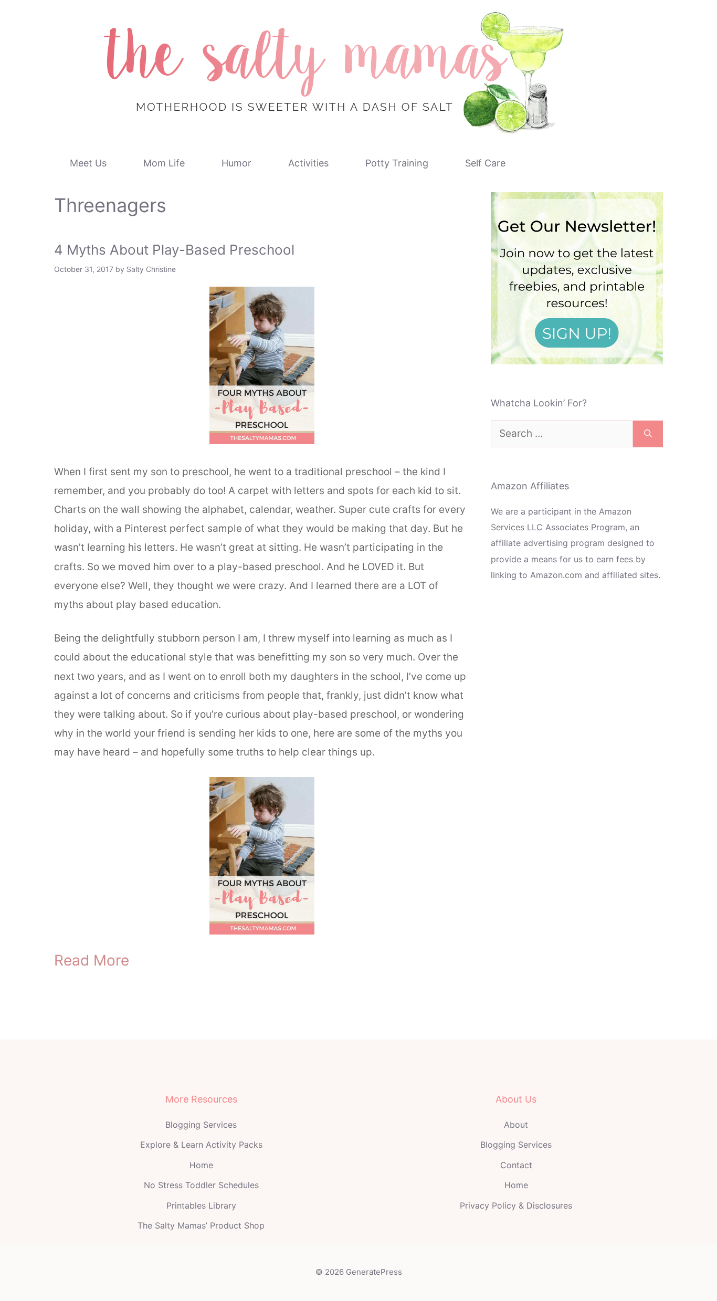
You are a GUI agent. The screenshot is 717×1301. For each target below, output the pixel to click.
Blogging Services (201, 1124)
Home (201, 1165)
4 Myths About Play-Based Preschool (174, 250)
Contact (516, 1165)
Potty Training (396, 163)
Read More (91, 960)
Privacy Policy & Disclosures (516, 1205)
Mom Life (164, 163)
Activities (308, 163)
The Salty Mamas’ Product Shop (201, 1225)
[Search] (648, 434)
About (516, 1124)
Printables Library (201, 1205)
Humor (236, 163)
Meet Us (88, 163)
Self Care (485, 163)
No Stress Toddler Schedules (201, 1185)
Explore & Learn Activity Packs (201, 1144)
